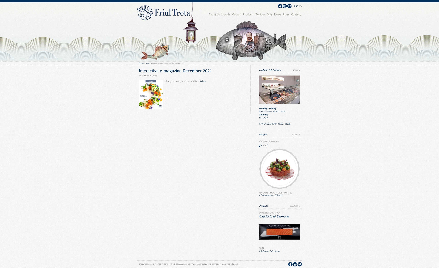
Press (286, 14)
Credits (236, 264)
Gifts (269, 14)
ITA (300, 6)
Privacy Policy (226, 264)
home (141, 63)
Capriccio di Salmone (274, 216)
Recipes (260, 14)
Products (248, 14)
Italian (203, 81)
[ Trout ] (278, 195)
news (148, 63)
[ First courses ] (266, 195)
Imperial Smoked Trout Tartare (275, 193)
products (295, 206)
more (296, 70)
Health (226, 14)
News (277, 14)
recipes (295, 134)
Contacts (296, 14)
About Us (214, 14)
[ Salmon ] (264, 251)
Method (236, 14)
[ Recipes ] (274, 251)
